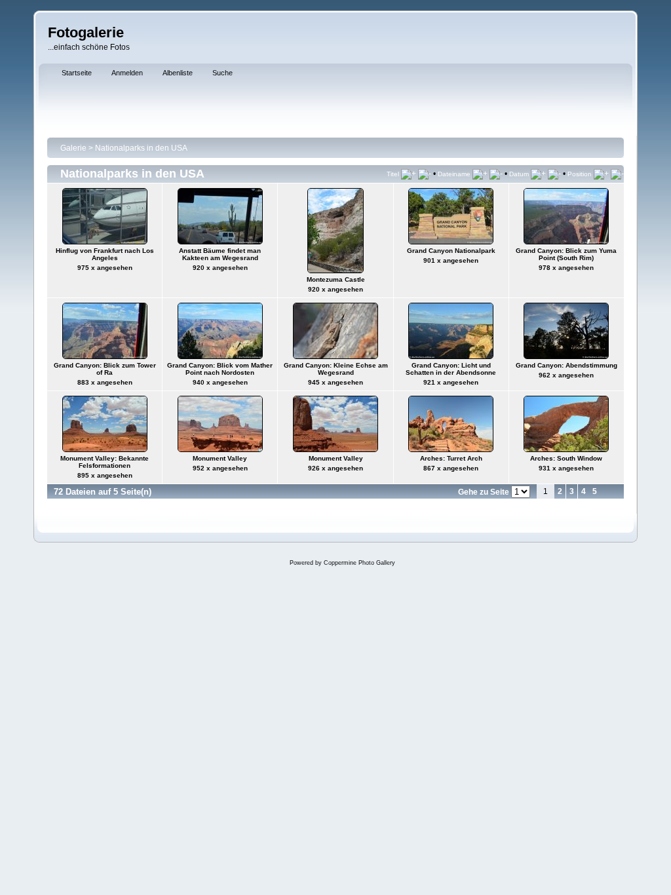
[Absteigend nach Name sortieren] (496, 173)
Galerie (73, 148)
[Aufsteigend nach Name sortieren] (480, 173)
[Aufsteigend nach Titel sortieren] (408, 173)
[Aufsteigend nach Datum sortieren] (538, 173)
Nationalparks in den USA (141, 148)
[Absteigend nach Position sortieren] (617, 173)
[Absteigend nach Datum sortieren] (554, 173)
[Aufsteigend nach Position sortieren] (601, 173)
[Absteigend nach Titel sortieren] (424, 173)
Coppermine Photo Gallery (359, 563)
